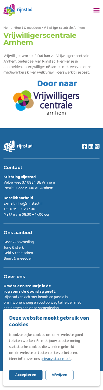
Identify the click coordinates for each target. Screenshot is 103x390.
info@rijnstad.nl (29, 203)
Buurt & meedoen (28, 28)
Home (8, 28)
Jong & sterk (14, 247)
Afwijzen (59, 375)
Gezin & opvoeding (19, 242)
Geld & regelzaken (18, 253)
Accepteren (25, 375)
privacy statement (56, 359)
